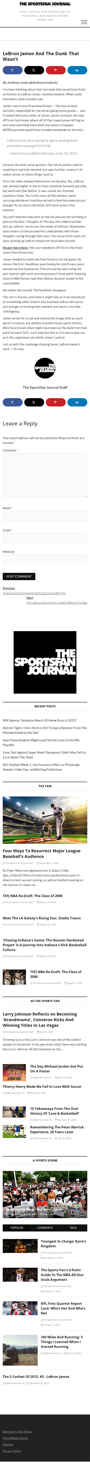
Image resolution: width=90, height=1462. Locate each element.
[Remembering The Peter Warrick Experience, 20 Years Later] (14, 1131)
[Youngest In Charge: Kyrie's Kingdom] (20, 1241)
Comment (10, 450)
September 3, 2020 (49, 863)
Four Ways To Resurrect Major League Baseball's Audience (42, 853)
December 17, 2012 (53, 1257)
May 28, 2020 (46, 1032)
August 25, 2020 (47, 902)
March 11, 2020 (38, 1093)
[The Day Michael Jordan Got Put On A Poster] (14, 1072)
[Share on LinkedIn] (77, 70)
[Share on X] (34, 70)
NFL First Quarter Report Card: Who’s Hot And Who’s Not (63, 1308)
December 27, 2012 (38, 1383)
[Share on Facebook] (13, 70)
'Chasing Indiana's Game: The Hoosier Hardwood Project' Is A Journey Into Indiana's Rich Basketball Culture (45, 945)
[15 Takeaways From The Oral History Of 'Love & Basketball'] (14, 1112)
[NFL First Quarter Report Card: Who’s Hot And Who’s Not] (20, 1303)
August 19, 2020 (47, 956)
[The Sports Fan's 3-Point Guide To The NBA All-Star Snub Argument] (20, 1270)
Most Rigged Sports (15, 1438)
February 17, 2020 (66, 1119)
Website (8, 551)
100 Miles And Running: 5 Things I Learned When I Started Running (62, 1342)
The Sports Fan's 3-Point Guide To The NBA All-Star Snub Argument (62, 1275)
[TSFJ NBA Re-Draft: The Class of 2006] (14, 977)
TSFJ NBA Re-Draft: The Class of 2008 (32, 896)
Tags (73, 1227)
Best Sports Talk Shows (17, 1431)
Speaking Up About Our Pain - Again (34, 1209)
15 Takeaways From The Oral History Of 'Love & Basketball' (54, 1111)
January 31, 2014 (52, 1291)
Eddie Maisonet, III (42, 1077)
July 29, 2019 (64, 1138)
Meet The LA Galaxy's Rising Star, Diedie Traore (42, 918)
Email (7, 530)
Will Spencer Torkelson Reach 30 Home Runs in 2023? (40, 720)
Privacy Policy (12, 1451)
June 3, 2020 (48, 1214)
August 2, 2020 (74, 983)
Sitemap (8, 1444)
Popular (17, 1227)
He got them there (15, 247)
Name (8, 508)
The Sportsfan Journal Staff (19, 863)
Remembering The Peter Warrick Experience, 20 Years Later (57, 1129)
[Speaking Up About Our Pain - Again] (45, 1194)
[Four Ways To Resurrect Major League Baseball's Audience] (45, 820)
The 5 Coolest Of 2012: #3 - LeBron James (36, 1376)
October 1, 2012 (51, 1325)
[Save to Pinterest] (56, 70)
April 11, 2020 (64, 1077)
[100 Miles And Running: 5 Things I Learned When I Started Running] (20, 1337)
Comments (45, 1227)
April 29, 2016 (74, 1353)
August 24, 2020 (47, 924)
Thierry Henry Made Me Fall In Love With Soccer (42, 1086)
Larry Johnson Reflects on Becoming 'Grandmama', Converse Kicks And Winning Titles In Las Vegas (40, 1019)
